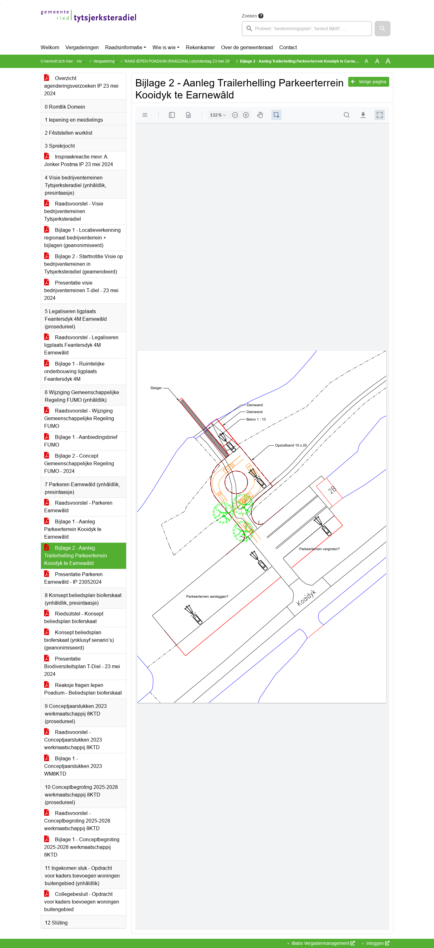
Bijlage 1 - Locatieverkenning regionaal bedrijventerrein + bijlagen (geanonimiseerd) (82, 237)
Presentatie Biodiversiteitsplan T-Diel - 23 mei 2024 (82, 666)
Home (82, 61)
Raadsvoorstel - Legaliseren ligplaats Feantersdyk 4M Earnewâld (81, 345)
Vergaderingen (82, 47)
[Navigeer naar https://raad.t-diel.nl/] (88, 24)
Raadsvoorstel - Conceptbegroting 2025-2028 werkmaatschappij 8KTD (77, 820)
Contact (288, 47)
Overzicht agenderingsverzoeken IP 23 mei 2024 (81, 86)
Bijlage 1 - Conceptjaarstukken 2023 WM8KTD (73, 766)
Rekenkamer (200, 47)
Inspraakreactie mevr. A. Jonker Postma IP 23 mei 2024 (78, 160)
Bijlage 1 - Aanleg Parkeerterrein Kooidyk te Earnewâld (72, 529)
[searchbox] (307, 28)
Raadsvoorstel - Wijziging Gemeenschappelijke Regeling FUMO (79, 418)
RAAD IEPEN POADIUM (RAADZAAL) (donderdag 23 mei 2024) (180, 61)
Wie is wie (164, 47)
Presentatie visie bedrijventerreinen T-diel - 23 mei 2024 (81, 290)
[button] (382, 28)
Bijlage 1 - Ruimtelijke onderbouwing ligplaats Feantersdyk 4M (74, 371)
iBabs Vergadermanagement (320, 943)
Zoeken (249, 15)
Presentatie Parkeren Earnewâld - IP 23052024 (73, 578)
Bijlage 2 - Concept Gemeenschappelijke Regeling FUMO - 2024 (79, 463)
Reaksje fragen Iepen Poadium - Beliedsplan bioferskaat (83, 689)
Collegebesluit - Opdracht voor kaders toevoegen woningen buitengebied (81, 901)
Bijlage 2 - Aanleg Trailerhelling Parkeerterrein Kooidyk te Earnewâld (75, 555)
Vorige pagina (371, 81)
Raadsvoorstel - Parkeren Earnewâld (78, 506)
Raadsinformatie (123, 47)
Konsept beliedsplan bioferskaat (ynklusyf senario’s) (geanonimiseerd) (79, 640)
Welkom (50, 47)
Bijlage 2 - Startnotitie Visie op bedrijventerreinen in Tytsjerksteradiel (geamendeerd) (83, 264)
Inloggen (375, 943)
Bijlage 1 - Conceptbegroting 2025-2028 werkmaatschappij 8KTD (81, 847)
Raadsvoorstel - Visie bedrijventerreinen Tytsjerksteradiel (73, 211)
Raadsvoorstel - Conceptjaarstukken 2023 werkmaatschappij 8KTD (73, 739)
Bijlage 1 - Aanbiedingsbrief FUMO (80, 440)
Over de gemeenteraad (247, 47)
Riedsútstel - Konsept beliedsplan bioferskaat (73, 617)
